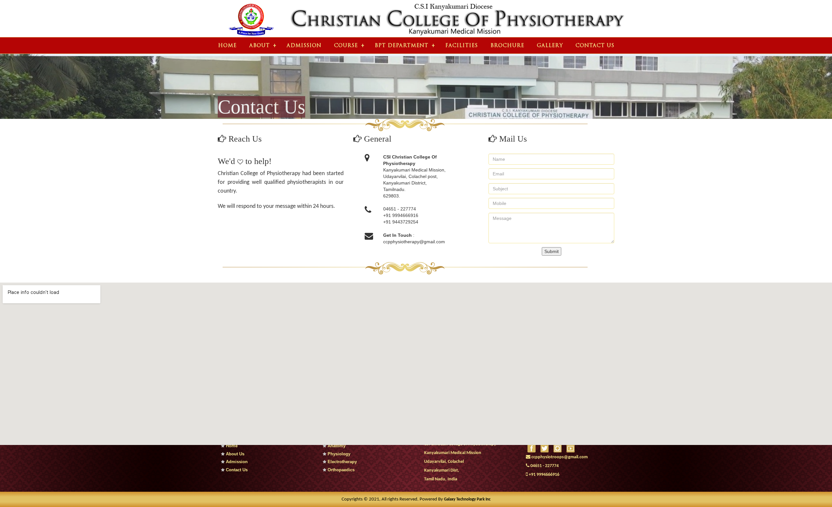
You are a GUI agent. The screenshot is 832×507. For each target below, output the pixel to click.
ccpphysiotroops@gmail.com (559, 457)
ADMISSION (304, 46)
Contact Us (236, 469)
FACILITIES (461, 46)
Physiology (338, 453)
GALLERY (550, 46)
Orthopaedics (340, 469)
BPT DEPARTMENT (401, 46)
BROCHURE (507, 46)
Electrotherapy (341, 461)
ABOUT (259, 46)
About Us (234, 453)
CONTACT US (595, 46)
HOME (227, 46)
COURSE (346, 46)
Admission (236, 461)
